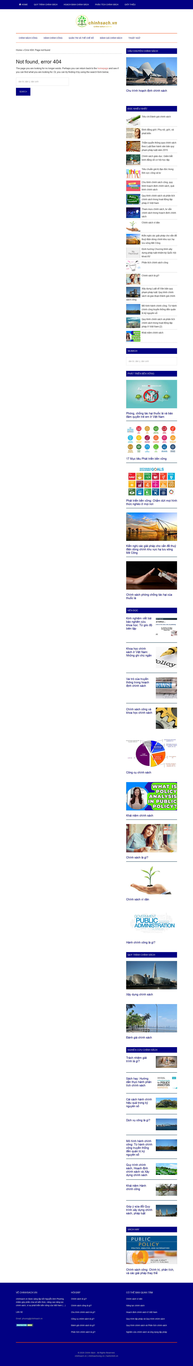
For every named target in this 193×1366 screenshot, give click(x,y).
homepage (102, 68)
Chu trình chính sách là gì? (83, 1312)
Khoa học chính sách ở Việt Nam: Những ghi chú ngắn (139, 652)
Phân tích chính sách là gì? (83, 1332)
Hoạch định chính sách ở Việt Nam (141, 1312)
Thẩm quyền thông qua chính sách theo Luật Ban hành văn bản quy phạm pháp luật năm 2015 (159, 146)
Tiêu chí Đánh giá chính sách (156, 116)
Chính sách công (96, 21)
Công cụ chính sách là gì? (82, 1319)
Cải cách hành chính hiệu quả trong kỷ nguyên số (139, 1103)
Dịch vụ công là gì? (138, 1120)
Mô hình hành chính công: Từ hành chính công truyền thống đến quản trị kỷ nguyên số (159, 309)
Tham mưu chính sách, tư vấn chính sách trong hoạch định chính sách (159, 213)
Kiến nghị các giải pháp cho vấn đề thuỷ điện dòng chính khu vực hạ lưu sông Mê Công (159, 239)
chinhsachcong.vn (96, 1356)
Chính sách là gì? (150, 275)
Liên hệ (19, 1312)
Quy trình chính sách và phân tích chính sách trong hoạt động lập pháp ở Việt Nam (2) (158, 323)
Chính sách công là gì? (81, 1305)
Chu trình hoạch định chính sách (146, 90)
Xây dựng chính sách (139, 994)
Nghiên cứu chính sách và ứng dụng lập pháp (146, 1332)
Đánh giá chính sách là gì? (83, 1325)
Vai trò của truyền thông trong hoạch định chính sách (137, 682)
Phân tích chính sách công (155, 262)
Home (19, 50)
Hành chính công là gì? (140, 942)
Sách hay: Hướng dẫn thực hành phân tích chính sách (138, 1082)
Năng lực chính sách (135, 1305)
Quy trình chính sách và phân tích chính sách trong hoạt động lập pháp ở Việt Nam (158, 199)
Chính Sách (90, 1353)
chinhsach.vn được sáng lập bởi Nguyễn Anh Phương (40, 1299)
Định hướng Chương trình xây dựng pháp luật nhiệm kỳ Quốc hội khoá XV (159, 253)
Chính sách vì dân (151, 222)
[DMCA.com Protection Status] (24, 1326)
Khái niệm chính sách (152, 332)
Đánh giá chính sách (139, 1037)
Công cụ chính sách (138, 772)
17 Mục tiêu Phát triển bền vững (146, 458)
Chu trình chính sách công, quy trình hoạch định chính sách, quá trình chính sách (158, 186)
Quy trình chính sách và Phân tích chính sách (146, 1325)
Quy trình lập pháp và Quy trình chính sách (145, 1319)
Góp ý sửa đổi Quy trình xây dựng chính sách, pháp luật (139, 1210)
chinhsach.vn (81, 1356)
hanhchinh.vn (112, 1356)
